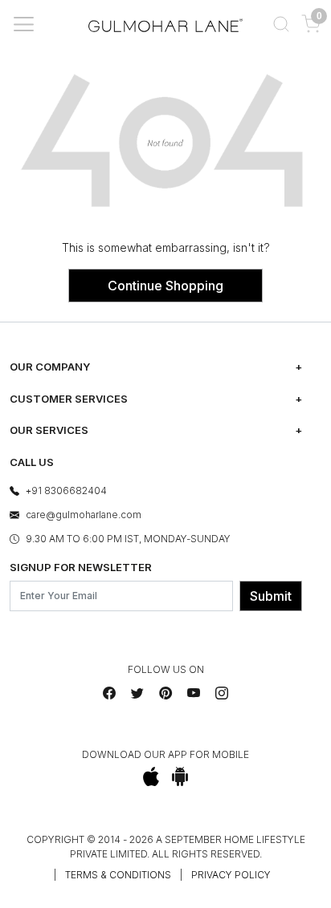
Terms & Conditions (118, 875)
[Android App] (180, 776)
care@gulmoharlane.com (83, 515)
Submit (271, 596)
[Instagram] (222, 693)
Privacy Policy (231, 875)
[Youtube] (193, 693)
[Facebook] (109, 693)
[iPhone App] (151, 776)
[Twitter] (137, 693)
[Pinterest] (165, 693)
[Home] (165, 24)
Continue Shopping (165, 286)
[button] (281, 24)
